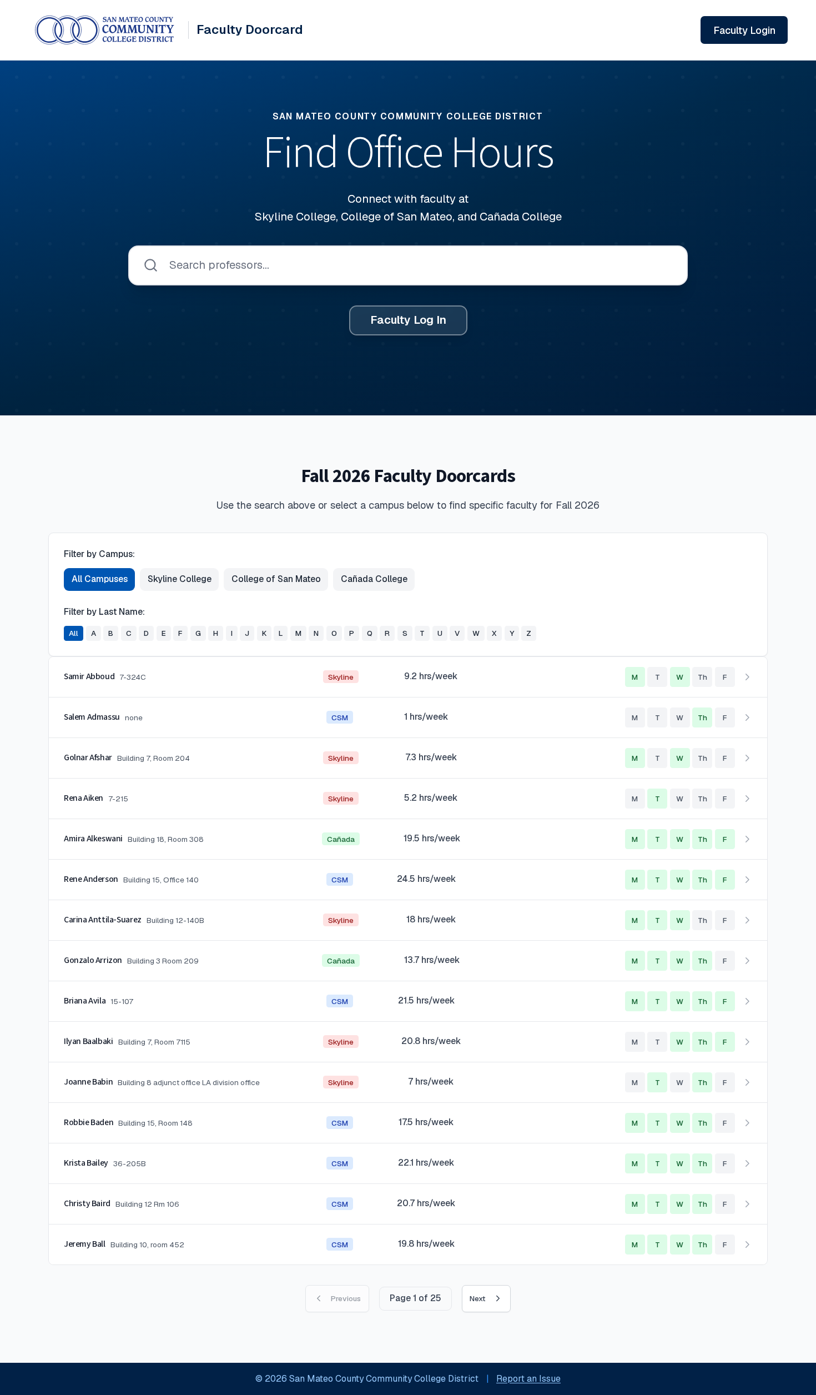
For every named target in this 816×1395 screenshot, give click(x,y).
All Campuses (100, 579)
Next (477, 1298)
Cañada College (374, 579)
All (73, 633)
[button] (408, 677)
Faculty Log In (408, 320)
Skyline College (179, 579)
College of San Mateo (276, 579)
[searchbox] (408, 265)
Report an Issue (528, 1378)
